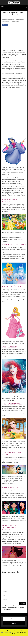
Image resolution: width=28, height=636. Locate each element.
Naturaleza (16, 21)
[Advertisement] (15, 37)
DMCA (13, 634)
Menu (2, 7)
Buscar (14, 623)
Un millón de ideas (9, 630)
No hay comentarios (8, 19)
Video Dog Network (21, 632)
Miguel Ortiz (20, 19)
